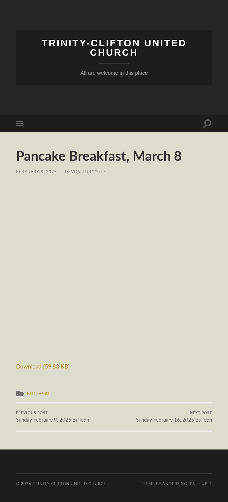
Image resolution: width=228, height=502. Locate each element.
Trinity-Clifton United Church (114, 48)
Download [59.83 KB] (43, 367)
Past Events (38, 393)
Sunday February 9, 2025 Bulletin (52, 416)
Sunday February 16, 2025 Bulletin (174, 416)
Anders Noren (179, 484)
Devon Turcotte (85, 172)
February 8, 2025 (36, 172)
